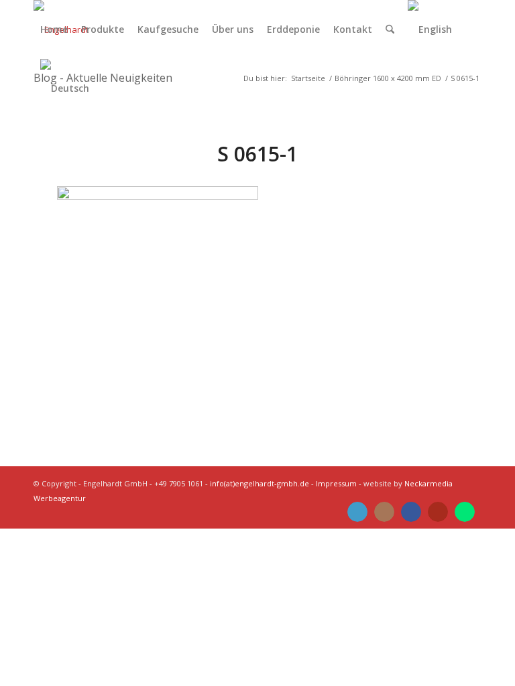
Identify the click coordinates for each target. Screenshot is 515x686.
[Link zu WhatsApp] (465, 512)
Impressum (336, 483)
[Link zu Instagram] (384, 512)
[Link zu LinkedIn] (357, 512)
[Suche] (390, 29)
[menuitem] (54, 29)
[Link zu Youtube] (438, 512)
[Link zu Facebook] (411, 512)
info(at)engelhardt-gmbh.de (259, 483)
